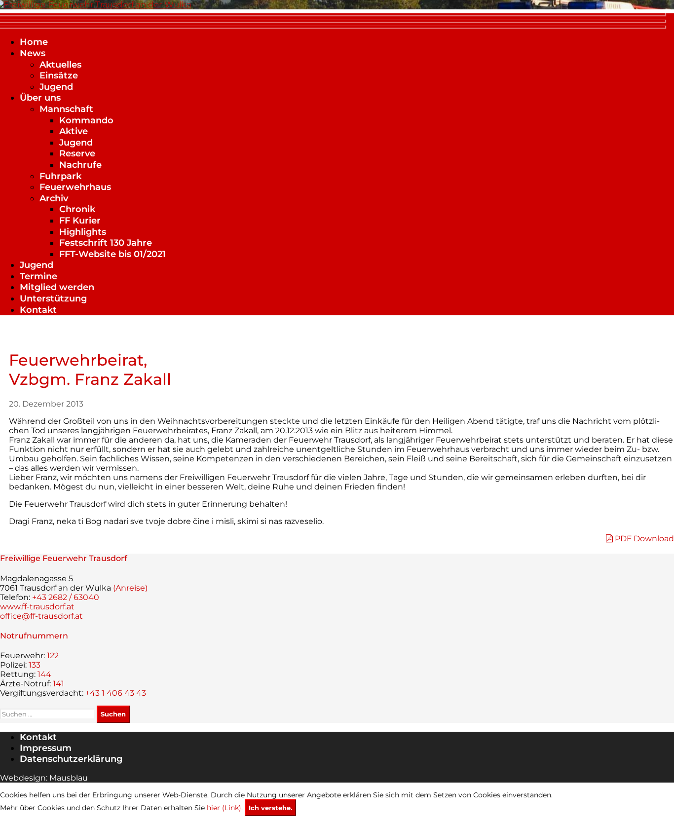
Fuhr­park (60, 176)
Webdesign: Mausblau (44, 778)
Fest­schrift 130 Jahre (105, 242)
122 (53, 655)
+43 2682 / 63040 (65, 597)
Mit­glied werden (57, 287)
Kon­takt (38, 309)
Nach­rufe (80, 164)
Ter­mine (38, 276)
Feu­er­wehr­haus (75, 187)
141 (58, 683)
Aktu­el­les (60, 64)
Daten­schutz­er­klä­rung (71, 758)
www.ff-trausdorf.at (37, 606)
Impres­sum (46, 748)
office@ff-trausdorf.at (41, 616)
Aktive (73, 131)
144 (44, 674)
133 (34, 665)
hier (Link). (225, 807)
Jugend (56, 86)
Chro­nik (77, 209)
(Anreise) (130, 588)
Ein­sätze (58, 75)
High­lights (82, 231)
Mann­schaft (66, 109)
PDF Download (643, 538)
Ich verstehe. (270, 808)
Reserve (77, 153)
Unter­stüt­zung (53, 298)
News (32, 53)
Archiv (53, 198)
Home (34, 42)
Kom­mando (86, 120)
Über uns (40, 97)
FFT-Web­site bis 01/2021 (112, 254)
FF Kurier (80, 220)
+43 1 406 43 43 (115, 693)
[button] (337, 20)
